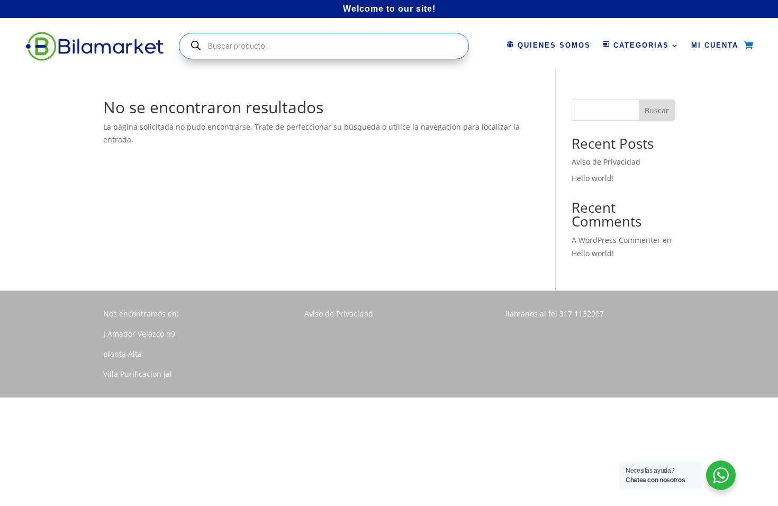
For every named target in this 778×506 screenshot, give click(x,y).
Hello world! (593, 178)
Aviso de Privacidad (606, 162)
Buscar (657, 110)
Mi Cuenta (714, 45)
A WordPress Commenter (616, 240)
